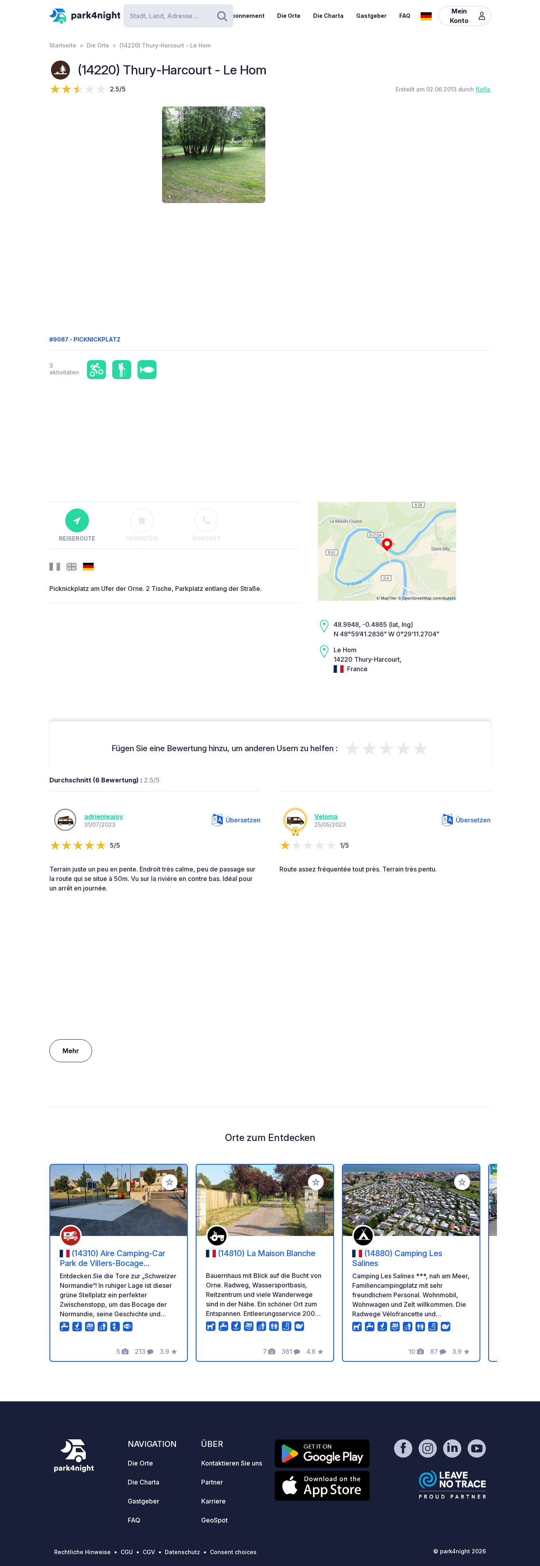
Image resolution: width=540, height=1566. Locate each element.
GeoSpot (214, 1520)
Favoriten (142, 538)
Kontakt (207, 538)
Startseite (62, 45)
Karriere (213, 1501)
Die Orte (288, 15)
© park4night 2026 (459, 1551)
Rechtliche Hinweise (82, 1552)
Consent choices (233, 1552)
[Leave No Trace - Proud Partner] (452, 1484)
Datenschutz (182, 1552)
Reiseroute (77, 538)
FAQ (404, 15)
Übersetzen (243, 820)
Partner (212, 1482)
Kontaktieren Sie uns (231, 1463)
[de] (426, 15)
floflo (483, 89)
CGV (149, 1552)
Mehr (70, 1051)
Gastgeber (371, 15)
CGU (127, 1552)
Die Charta (328, 15)
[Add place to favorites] (169, 1182)
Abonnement (245, 15)
